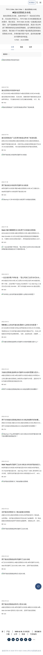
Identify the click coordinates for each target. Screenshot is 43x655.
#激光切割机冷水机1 (8, 375)
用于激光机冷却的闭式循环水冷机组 (15, 185)
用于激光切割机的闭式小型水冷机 (14, 604)
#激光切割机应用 (34, 141)
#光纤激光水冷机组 (8, 468)
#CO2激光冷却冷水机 (8, 281)
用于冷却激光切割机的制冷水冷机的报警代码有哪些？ (20, 420)
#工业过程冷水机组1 (8, 328)
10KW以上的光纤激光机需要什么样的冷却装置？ (20, 325)
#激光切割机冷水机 (27, 93)
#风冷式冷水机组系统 (9, 141)
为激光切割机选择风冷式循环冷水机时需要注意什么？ (20, 372)
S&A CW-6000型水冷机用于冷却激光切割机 (19, 230)
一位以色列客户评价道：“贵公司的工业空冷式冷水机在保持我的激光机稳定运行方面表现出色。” (21, 277)
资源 (23, 634)
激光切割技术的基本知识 (11, 90)
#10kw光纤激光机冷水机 (23, 328)
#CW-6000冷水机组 (8, 233)
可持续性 (33, 634)
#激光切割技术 (16, 93)
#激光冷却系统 (33, 375)
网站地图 (31, 651)
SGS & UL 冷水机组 (22, 631)
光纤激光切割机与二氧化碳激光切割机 (16, 512)
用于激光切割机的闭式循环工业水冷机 (16, 559)
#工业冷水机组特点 (8, 562)
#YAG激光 (37, 93)
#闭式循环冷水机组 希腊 (10, 188)
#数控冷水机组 (32, 607)
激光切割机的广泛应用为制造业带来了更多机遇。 (20, 138)
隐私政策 (37, 651)
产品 (8, 631)
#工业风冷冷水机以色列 (23, 281)
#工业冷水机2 (6, 93)
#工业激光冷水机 (36, 188)
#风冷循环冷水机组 (21, 375)
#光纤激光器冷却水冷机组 (23, 468)
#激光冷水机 (16, 423)
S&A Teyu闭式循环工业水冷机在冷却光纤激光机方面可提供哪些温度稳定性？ (21, 464)
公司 (15, 634)
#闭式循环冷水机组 (34, 562)
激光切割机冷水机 (31, 9)
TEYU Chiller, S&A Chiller (14, 9)
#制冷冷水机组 (6, 423)
